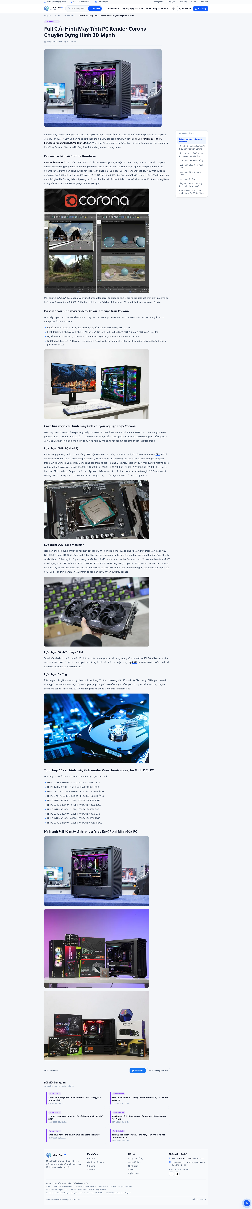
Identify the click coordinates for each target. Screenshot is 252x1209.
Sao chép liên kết (160, 1070)
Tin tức (57, 16)
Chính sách (204, 2)
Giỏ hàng (91, 1166)
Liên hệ (131, 1169)
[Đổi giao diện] (173, 8)
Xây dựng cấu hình (134, 8)
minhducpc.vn (126, 1193)
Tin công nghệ (158, 2)
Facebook (139, 1070)
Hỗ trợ (193, 2)
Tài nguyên (171, 2)
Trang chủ (47, 16)
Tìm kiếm (96, 8)
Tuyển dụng (183, 2)
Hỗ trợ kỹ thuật (134, 1162)
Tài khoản (91, 1169)
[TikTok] (177, 1173)
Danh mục (112, 8)
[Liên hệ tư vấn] (247, 1203)
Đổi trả (195, 1199)
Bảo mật (203, 1199)
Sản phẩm (91, 1158)
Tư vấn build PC (69, 16)
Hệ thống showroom (158, 8)
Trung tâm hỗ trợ (135, 1158)
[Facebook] (171, 1173)
